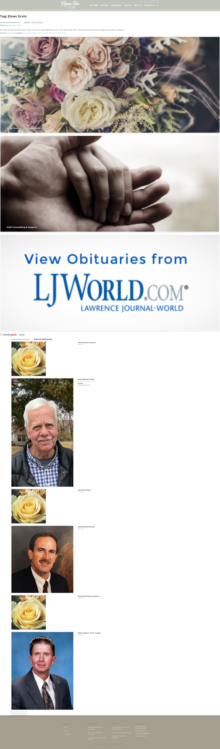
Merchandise (116, 5)
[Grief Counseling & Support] (110, 184)
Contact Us (149, 5)
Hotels (66, 731)
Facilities (128, 5)
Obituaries (93, 5)
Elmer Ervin (26, 33)
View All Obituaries (19, 713)
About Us (138, 5)
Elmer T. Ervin (37, 33)
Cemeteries (67, 734)
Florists (66, 727)
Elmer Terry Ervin (50, 33)
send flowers (155, 1)
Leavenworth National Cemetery (121, 732)
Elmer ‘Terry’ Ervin (33, 22)
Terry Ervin (62, 33)
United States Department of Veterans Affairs (120, 728)
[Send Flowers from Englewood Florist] (110, 85)
